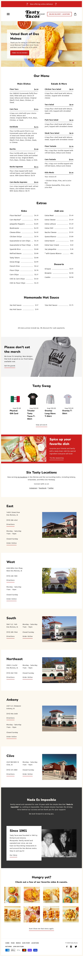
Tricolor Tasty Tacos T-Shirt (31, 414)
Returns (8, 946)
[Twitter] (76, 947)
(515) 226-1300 (11, 576)
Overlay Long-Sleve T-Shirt (50, 413)
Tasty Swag (41, 386)
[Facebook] (66, 947)
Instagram (33, 488)
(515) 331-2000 (11, 770)
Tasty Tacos (74, 943)
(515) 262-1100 (11, 673)
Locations (35, 943)
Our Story (13, 855)
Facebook (42, 488)
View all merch (41, 425)
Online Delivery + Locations (59, 14)
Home (7, 943)
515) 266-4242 (12, 520)
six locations (22, 477)
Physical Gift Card (14, 412)
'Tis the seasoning (56, 458)
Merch (18, 943)
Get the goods (9, 366)
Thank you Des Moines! (20, 53)
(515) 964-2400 (12, 714)
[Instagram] (71, 947)
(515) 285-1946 (12, 632)
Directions (10, 524)
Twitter (51, 488)
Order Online (11, 543)
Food (13, 943)
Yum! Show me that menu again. (41, 929)
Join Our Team (18, 946)
